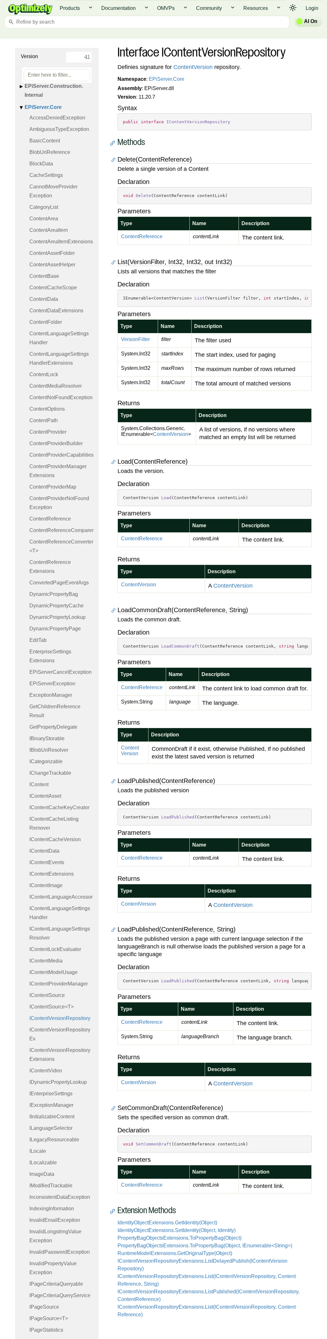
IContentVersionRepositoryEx (59, 1034)
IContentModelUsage (53, 972)
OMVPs (166, 8)
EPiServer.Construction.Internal (54, 90)
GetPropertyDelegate (53, 727)
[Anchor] (114, 143)
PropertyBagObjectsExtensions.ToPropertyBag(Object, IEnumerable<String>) (205, 1245)
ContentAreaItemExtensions (61, 241)
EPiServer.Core (43, 107)
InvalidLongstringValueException (55, 1236)
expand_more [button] (90, 7)
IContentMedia (46, 960)
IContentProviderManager (58, 983)
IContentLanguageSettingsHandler (59, 913)
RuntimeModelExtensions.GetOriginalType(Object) (175, 1253)
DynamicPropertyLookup (57, 617)
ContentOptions (47, 409)
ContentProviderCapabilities (61, 455)
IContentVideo (45, 1070)
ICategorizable (46, 761)
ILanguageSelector (50, 1128)
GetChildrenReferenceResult (54, 711)
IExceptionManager (51, 1105)
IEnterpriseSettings (50, 1093)
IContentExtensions (51, 874)
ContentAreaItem (48, 230)
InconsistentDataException (59, 1197)
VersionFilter (135, 339)
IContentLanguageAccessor (61, 897)
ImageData (41, 1174)
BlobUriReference (49, 152)
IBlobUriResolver (48, 750)
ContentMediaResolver (55, 386)
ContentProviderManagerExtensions (58, 471)
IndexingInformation (51, 1208)
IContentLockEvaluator (55, 949)
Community (209, 8)
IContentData (44, 851)
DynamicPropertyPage (55, 628)
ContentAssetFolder (52, 253)
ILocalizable (43, 1162)
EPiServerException (52, 683)
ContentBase (44, 276)
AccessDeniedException (57, 117)
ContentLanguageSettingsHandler (59, 338)
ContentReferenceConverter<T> (61, 546)
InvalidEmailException (54, 1220)
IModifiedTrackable (50, 1185)
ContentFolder (45, 322)
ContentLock (43, 374)
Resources (255, 8)
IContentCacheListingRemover (54, 823)
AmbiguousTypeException (59, 129)
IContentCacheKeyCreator (59, 807)
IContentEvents (46, 862)
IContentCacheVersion (55, 839)
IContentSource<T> (51, 1006)
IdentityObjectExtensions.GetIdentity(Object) (167, 1222)
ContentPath (43, 420)
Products (70, 8)
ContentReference (50, 518)
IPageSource (44, 1307)
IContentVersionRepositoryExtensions (59, 1054)
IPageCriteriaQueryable (56, 1284)
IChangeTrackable (50, 773)
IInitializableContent (51, 1116)
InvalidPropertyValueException (53, 1268)
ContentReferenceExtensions (50, 566)
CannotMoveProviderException (53, 191)
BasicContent (44, 140)
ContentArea (43, 218)
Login (312, 8)
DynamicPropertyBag (53, 594)
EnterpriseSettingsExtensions (50, 656)
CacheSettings (46, 175)
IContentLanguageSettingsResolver (59, 933)
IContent (39, 784)
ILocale (37, 1151)
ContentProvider (47, 432)
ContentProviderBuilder (56, 443)
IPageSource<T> (48, 1318)
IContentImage (46, 885)
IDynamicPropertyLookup (58, 1082)
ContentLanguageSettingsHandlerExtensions (59, 358)
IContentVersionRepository (59, 1018)
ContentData (43, 299)
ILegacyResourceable (54, 1139)
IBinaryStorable (47, 738)
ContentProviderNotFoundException (59, 503)
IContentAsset (45, 796)
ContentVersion (193, 67)
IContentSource (47, 995)
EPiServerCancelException (60, 672)
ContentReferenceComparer (61, 530)
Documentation (118, 8)
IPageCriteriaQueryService (59, 1295)
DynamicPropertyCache (56, 605)
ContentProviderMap (52, 487)
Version (29, 56)
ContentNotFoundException (61, 397)
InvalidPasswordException (59, 1252)
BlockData (41, 163)
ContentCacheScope (53, 287)
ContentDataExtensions (56, 310)
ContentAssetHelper (52, 264)
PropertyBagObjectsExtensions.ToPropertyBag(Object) (179, 1238)
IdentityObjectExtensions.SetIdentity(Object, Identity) (177, 1230)
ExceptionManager (50, 695)
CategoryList (43, 207)
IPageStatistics (46, 1330)
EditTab (38, 640)
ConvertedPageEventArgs (59, 582)
